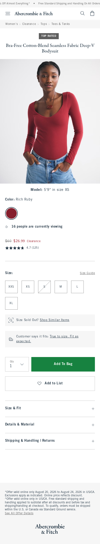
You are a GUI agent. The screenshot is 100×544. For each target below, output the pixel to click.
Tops (44, 24)
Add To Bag (63, 364)
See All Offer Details (19, 513)
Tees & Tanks (60, 24)
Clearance (29, 24)
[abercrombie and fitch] (34, 13)
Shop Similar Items (54, 320)
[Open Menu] (6, 13)
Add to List (54, 383)
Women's (11, 24)
